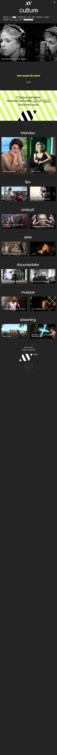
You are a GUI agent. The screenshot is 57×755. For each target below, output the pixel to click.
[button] (3, 155)
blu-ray (16, 19)
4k (11, 19)
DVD (21, 19)
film (29, 17)
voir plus (28, 82)
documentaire (39, 17)
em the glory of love (28, 19)
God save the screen (30, 372)
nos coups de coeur (22, 17)
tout (14, 17)
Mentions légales (28, 367)
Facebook (30, 350)
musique (46, 17)
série (33, 17)
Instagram (24, 350)
